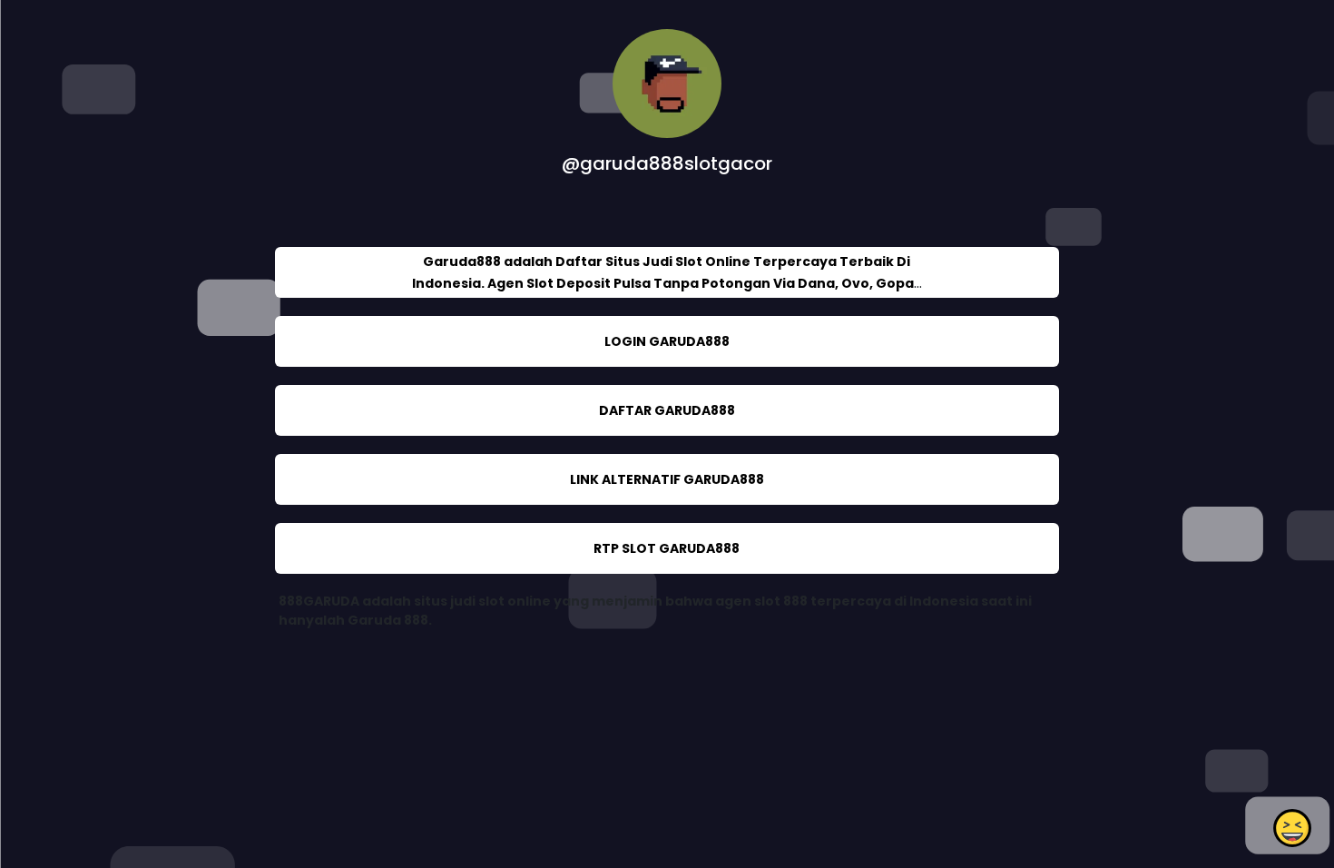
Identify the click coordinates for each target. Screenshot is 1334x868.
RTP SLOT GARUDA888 (666, 548)
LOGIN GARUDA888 (667, 341)
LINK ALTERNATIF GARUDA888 (667, 479)
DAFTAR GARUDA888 (667, 410)
